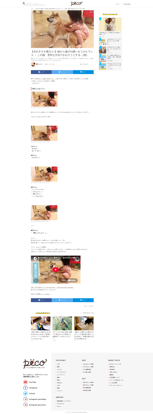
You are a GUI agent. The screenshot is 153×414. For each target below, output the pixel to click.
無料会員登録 (127, 4)
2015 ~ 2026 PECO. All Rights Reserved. (76, 412)
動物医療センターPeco (64, 401)
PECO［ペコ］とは (115, 364)
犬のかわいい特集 (88, 366)
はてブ (84, 72)
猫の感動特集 (87, 387)
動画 (58, 366)
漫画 (58, 380)
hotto (59, 406)
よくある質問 (113, 382)
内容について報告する (89, 306)
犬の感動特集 (87, 369)
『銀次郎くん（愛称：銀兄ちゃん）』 (45, 78)
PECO (76, 3)
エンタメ (59, 369)
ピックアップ (61, 374)
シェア (42, 72)
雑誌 (58, 377)
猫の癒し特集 (87, 390)
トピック (59, 390)
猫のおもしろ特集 (88, 382)
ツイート (63, 72)
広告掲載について (115, 377)
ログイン (118, 4)
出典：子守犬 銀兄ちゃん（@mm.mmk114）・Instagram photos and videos (52, 287)
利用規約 (112, 369)
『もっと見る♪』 (46, 294)
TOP (58, 364)
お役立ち (59, 382)
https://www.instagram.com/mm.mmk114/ (41, 107)
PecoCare (60, 403)
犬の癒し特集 (87, 372)
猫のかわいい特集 (88, 385)
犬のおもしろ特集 (88, 364)
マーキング (85, 64)
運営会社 (112, 366)
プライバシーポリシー (116, 385)
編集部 (112, 374)
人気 (58, 385)
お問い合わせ (113, 372)
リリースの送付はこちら (117, 380)
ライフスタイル (61, 372)
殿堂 (58, 388)
